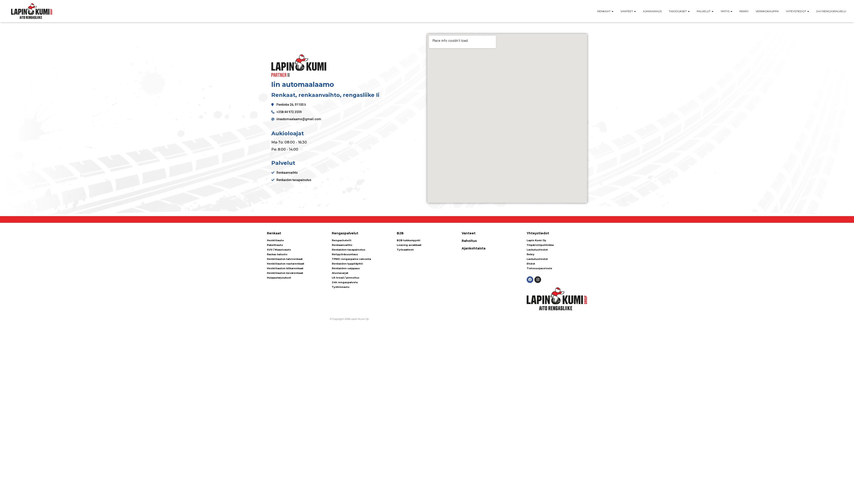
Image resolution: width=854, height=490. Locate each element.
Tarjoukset (678, 11)
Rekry (744, 11)
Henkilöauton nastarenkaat (285, 263)
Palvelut (704, 11)
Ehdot (531, 263)
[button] (612, 11)
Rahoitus (469, 241)
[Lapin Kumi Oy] (32, 11)
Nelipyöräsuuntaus (345, 254)
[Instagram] (537, 279)
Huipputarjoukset (279, 277)
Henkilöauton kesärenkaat (285, 273)
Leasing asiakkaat (409, 245)
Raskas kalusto (277, 254)
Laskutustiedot (537, 249)
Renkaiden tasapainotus (348, 249)
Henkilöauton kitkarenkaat (285, 268)
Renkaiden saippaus (346, 268)
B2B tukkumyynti (408, 240)
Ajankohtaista (473, 248)
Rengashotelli (341, 240)
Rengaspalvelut (345, 233)
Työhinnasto (340, 287)
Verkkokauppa (767, 11)
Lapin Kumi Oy (536, 240)
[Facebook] (530, 279)
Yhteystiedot (796, 11)
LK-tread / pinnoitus (345, 277)
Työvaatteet (405, 249)
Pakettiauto (275, 245)
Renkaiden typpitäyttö (347, 263)
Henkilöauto (275, 240)
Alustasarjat (340, 273)
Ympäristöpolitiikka (540, 245)
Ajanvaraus (652, 11)
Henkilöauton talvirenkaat (285, 259)
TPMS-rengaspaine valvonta (351, 259)
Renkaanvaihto (342, 245)
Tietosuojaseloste (539, 268)
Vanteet (627, 11)
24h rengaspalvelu (831, 11)
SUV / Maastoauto (279, 249)
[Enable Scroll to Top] (845, 481)
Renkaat (604, 11)
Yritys (725, 11)
